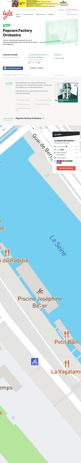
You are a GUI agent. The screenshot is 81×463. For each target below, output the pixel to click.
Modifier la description (24, 100)
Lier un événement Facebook (43, 100)
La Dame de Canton (37, 54)
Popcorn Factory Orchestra (28, 118)
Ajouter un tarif (60, 75)
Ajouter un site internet (24, 104)
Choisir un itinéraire (66, 168)
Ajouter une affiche (69, 44)
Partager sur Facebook (14, 68)
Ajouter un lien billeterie (42, 104)
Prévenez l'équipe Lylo (16, 75)
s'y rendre (36, 68)
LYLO (8, 14)
